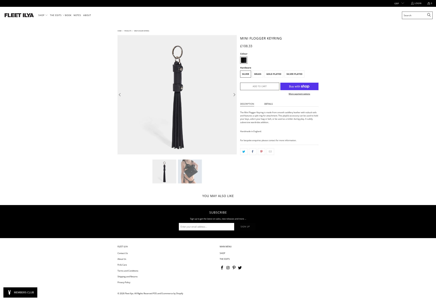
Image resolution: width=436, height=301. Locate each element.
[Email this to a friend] (270, 151)
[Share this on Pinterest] (261, 151)
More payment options (299, 93)
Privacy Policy (124, 282)
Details (268, 103)
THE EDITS (225, 259)
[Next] (234, 94)
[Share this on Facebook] (252, 151)
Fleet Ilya (129, 293)
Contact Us (123, 253)
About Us (122, 259)
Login (418, 3)
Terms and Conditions (128, 270)
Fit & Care (122, 264)
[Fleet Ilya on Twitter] (240, 268)
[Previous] (120, 94)
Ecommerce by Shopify (172, 293)
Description (247, 103)
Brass (257, 74)
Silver (245, 74)
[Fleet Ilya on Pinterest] (234, 268)
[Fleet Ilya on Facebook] (222, 268)
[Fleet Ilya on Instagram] (228, 268)
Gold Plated (273, 74)
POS (155, 293)
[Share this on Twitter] (243, 151)
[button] (43, 15)
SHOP (222, 253)
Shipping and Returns (128, 276)
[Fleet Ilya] (19, 15)
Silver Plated (294, 74)
